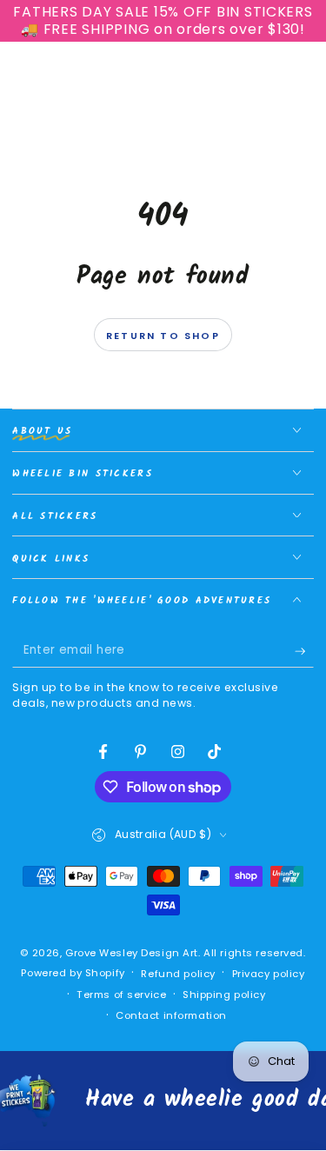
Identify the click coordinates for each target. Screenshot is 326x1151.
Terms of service (121, 994)
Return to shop (163, 336)
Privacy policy (268, 974)
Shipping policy (224, 994)
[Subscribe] (304, 651)
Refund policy (178, 974)
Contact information (171, 1015)
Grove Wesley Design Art (131, 953)
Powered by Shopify (72, 973)
